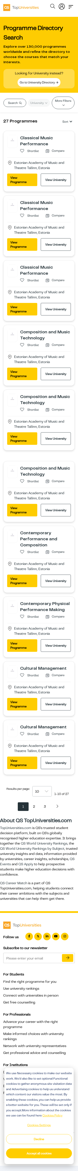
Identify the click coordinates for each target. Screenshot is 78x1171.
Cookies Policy (52, 1115)
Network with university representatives (34, 1046)
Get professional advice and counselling (34, 1053)
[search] (52, 7)
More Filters (63, 101)
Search (13, 103)
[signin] (62, 6)
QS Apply (25, 864)
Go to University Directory (37, 82)
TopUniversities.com (15, 828)
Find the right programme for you (29, 982)
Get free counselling (19, 1002)
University (37, 103)
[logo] (21, 6)
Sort (65, 122)
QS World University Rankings (44, 843)
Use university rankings (21, 988)
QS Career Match (13, 883)
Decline (39, 1139)
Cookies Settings (39, 1125)
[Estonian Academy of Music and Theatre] (12, 140)
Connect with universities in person (30, 995)
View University (55, 180)
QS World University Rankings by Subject (32, 849)
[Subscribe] (67, 958)
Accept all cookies (39, 1153)
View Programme (18, 180)
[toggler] (71, 6)
